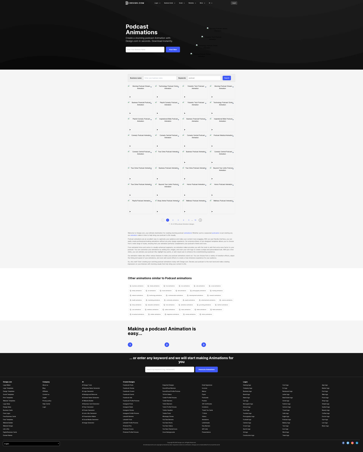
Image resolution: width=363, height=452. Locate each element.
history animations (207, 314)
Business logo (247, 391)
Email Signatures (207, 385)
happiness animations (173, 314)
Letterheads (206, 423)
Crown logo (246, 426)
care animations (136, 309)
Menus (204, 391)
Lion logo (325, 423)
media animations (155, 286)
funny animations (136, 305)
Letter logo (285, 394)
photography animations (199, 290)
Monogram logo (248, 404)
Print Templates (8, 397)
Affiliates (45, 391)
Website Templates (9, 401)
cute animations (200, 286)
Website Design (8, 426)
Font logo (325, 391)
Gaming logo (247, 385)
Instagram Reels (128, 407)
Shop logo (325, 401)
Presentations (206, 432)
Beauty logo (326, 410)
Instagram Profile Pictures (131, 413)
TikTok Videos (167, 394)
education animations (154, 305)
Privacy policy (47, 401)
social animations (216, 286)
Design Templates (8, 391)
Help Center (46, 404)
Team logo (285, 435)
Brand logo (246, 394)
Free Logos (6, 413)
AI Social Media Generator (90, 419)
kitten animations (201, 309)
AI (209, 3)
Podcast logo (286, 419)
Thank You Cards (207, 410)
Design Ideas (7, 407)
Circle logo (285, 401)
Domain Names (7, 435)
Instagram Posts (128, 404)
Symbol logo (326, 407)
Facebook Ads (127, 397)
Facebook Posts (128, 385)
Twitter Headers (167, 410)
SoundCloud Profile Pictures (171, 391)
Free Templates (8, 419)
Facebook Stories (128, 388)
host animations (170, 305)
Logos (156, 3)
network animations (137, 295)
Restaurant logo (287, 391)
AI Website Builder (87, 401)
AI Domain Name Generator (90, 397)
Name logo (246, 397)
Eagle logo (285, 416)
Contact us (46, 394)
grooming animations (205, 305)
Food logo (246, 410)
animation (133, 235)
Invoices (204, 388)
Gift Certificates (207, 404)
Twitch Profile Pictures (169, 407)
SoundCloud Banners (169, 388)
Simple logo (325, 404)
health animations (137, 300)
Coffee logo (326, 413)
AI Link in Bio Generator (89, 413)
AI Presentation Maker (89, 416)
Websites (191, 3)
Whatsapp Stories (168, 416)
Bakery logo (286, 423)
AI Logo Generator (88, 391)
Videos (204, 416)
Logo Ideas (6, 404)
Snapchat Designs (168, 385)
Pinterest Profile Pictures (131, 432)
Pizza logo (325, 397)
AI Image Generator (88, 423)
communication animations (175, 295)
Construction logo (248, 435)
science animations (227, 300)
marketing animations (154, 300)
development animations (196, 295)
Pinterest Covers (128, 429)
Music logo (325, 426)
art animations (152, 290)
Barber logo (325, 388)
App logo (325, 385)
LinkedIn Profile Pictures (130, 423)
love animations (185, 286)
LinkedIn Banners (128, 416)
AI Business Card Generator (90, 404)
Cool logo (285, 385)
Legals (45, 397)
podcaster (215, 233)
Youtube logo (247, 413)
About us (45, 385)
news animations (186, 309)
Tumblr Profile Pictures (169, 397)
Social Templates (8, 394)
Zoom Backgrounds (168, 432)
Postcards (205, 397)
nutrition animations (222, 305)
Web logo (325, 394)
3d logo (245, 432)
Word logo (285, 432)
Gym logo (325, 419)
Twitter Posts (166, 413)
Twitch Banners (167, 404)
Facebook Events (128, 394)
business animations (137, 286)
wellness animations (153, 309)
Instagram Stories (128, 410)
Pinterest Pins (127, 426)
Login (44, 407)
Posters (204, 401)
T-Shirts (204, 413)
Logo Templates (8, 388)
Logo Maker (7, 385)
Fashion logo (286, 404)
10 (195, 220)
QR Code (205, 429)
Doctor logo (326, 416)
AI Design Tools (87, 385)
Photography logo (248, 416)
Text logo (285, 426)
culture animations (170, 309)
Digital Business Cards (10, 432)
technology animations (155, 295)
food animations (170, 286)
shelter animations (155, 314)
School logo (247, 407)
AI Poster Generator (88, 410)
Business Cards (168, 3)
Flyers (204, 394)
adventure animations (187, 305)
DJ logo (284, 388)
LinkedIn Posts (127, 419)
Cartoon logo (286, 407)
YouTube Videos (167, 426)
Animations (205, 419)
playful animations (190, 300)
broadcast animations (138, 314)
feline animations (217, 309)
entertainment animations (208, 300)
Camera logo (247, 423)
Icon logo (285, 429)
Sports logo (246, 429)
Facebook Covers (128, 391)
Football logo (247, 419)
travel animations (167, 290)
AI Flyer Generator (88, 407)
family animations (137, 290)
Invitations (205, 407)
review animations (190, 314)
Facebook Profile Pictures (131, 401)
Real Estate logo (287, 397)
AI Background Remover (89, 394)
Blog (44, 388)
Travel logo (286, 410)
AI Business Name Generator (91, 388)
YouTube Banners (168, 419)
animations (188, 233)
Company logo (247, 388)
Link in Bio (6, 429)
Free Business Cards (9, 416)
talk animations (182, 290)
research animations (215, 295)
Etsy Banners (206, 426)
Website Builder (8, 423)
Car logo (245, 401)
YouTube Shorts (167, 423)
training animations (217, 290)
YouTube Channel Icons (169, 429)
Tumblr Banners (167, 401)
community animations (172, 300)
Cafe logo (285, 413)
